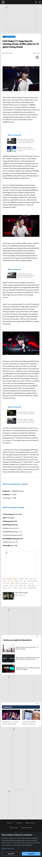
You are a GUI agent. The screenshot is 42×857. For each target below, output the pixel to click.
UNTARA (20, 588)
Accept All (31, 854)
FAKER (25, 581)
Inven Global (11, 2)
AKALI (30, 579)
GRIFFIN (7, 583)
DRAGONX (17, 581)
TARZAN (15, 588)
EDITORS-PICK (9, 579)
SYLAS (8, 588)
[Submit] (21, 57)
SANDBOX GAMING (31, 585)
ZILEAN (25, 588)
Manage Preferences (8, 848)
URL (37, 57)
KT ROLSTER (24, 583)
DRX (21, 581)
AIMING (26, 579)
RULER (24, 585)
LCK (29, 583)
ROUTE (20, 585)
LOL (32, 583)
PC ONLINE (21, 579)
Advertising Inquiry (26, 827)
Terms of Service (30, 823)
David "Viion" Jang (20, 592)
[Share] (13, 57)
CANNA (4, 581)
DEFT (12, 581)
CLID (9, 581)
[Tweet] (4, 57)
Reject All (11, 854)
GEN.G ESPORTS (34, 581)
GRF (4, 583)
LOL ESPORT (5, 585)
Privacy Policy (14, 827)
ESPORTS (16, 579)
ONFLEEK (11, 585)
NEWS (4, 579)
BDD (34, 579)
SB (37, 585)
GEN (28, 581)
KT (20, 583)
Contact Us (19, 823)
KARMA (16, 583)
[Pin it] (29, 57)
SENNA (4, 588)
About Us (10, 823)
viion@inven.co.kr (21, 595)
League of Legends (32, 588)
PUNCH (16, 585)
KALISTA (12, 583)
